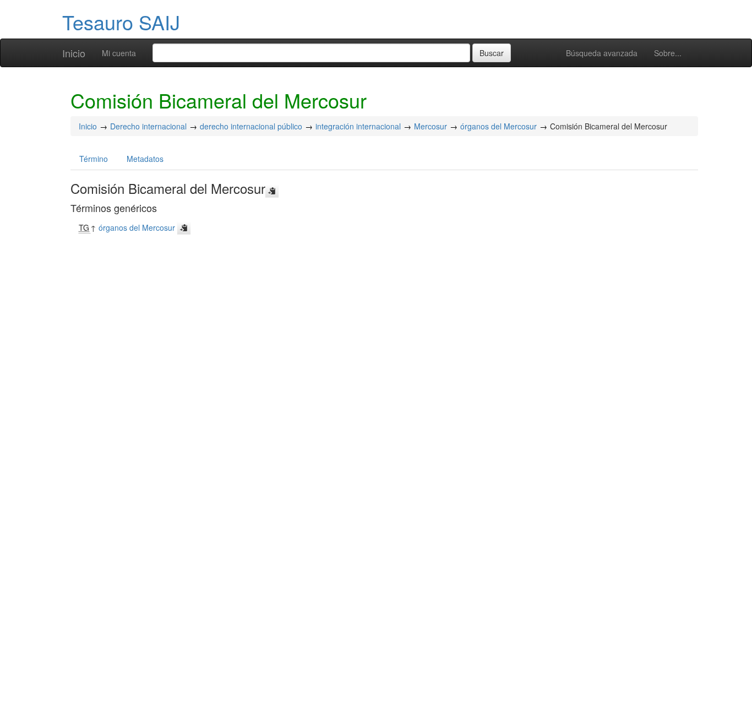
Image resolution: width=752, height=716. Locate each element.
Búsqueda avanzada (601, 52)
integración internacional (358, 126)
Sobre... (668, 52)
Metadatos (145, 158)
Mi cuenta (119, 52)
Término (93, 158)
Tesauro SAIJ (121, 22)
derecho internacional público (251, 126)
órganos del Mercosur (498, 126)
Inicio (73, 53)
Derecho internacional (148, 126)
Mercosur (430, 126)
